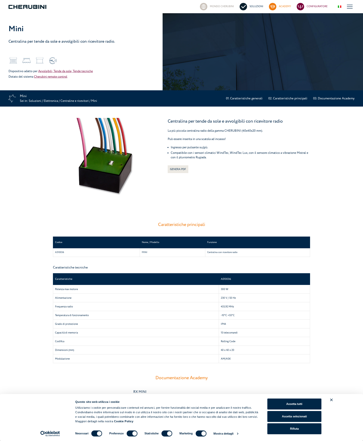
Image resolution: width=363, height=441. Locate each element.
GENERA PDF (178, 169)
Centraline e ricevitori (74, 101)
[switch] (132, 433)
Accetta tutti (294, 403)
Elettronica (51, 101)
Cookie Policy (123, 421)
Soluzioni (35, 101)
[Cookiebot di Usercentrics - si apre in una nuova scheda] (50, 433)
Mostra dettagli (223, 433)
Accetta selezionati (294, 416)
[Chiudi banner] (331, 399)
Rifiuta (294, 428)
